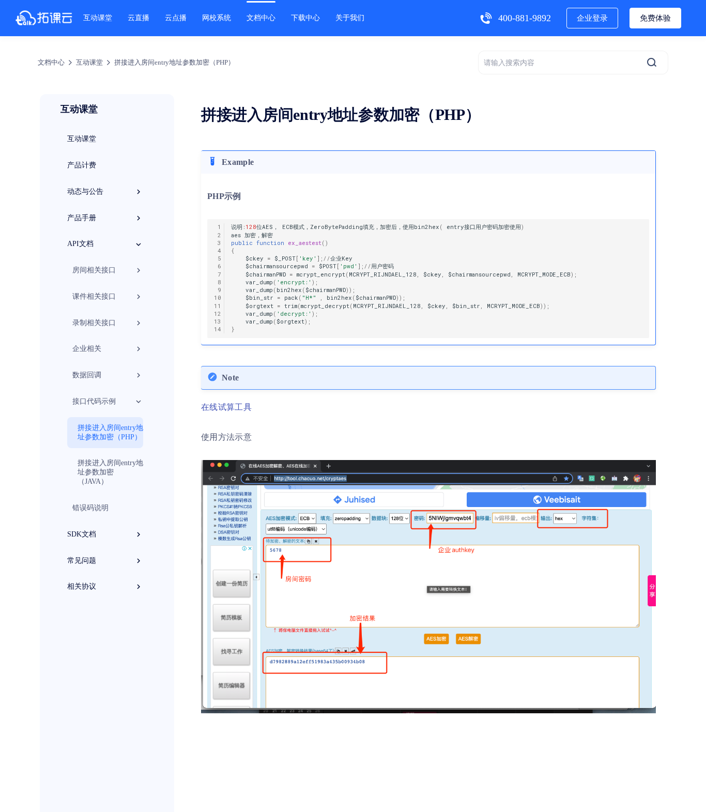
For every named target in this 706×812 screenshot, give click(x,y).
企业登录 (592, 18)
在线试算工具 (226, 407)
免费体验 (655, 18)
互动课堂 (97, 18)
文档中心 (261, 18)
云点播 (176, 18)
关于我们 (349, 18)
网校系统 (216, 18)
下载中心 (305, 18)
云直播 (138, 18)
